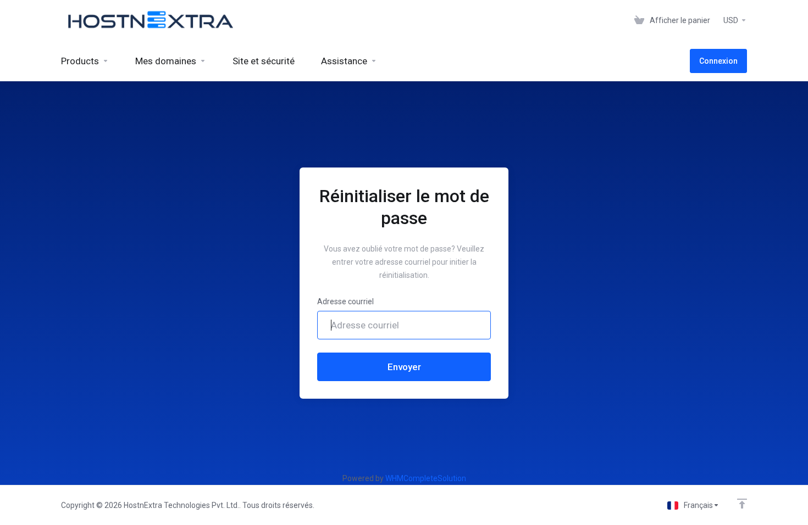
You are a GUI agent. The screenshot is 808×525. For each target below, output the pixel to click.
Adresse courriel (345, 301)
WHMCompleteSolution (425, 478)
